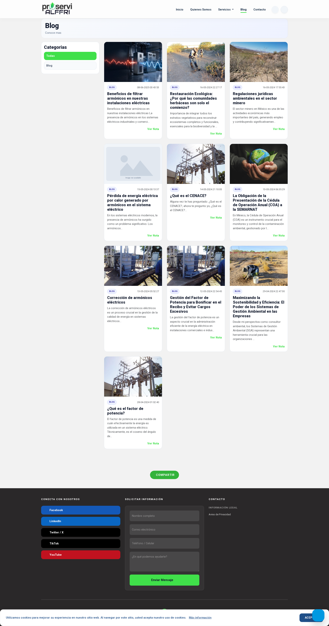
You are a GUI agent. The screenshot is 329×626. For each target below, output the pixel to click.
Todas (50, 56)
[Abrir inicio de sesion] (284, 9)
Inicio (179, 9)
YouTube (55, 554)
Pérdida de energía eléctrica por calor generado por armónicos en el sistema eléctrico (132, 202)
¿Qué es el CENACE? (188, 195)
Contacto (259, 9)
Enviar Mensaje (162, 580)
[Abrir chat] (318, 615)
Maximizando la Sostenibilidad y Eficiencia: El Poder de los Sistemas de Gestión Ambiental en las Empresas (258, 306)
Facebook (56, 510)
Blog (243, 9)
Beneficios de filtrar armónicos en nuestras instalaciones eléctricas (128, 98)
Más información (200, 617)
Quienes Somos (200, 9)
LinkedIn (55, 521)
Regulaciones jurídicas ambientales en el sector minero (255, 98)
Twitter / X (56, 532)
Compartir (165, 475)
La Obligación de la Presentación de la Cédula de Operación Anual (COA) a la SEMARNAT (257, 202)
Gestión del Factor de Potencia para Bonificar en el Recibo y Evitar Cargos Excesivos (195, 304)
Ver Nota (153, 129)
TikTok (54, 543)
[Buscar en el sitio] (275, 9)
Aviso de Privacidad (220, 514)
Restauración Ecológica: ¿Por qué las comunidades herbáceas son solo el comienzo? (193, 100)
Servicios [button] (224, 9)
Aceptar (311, 617)
